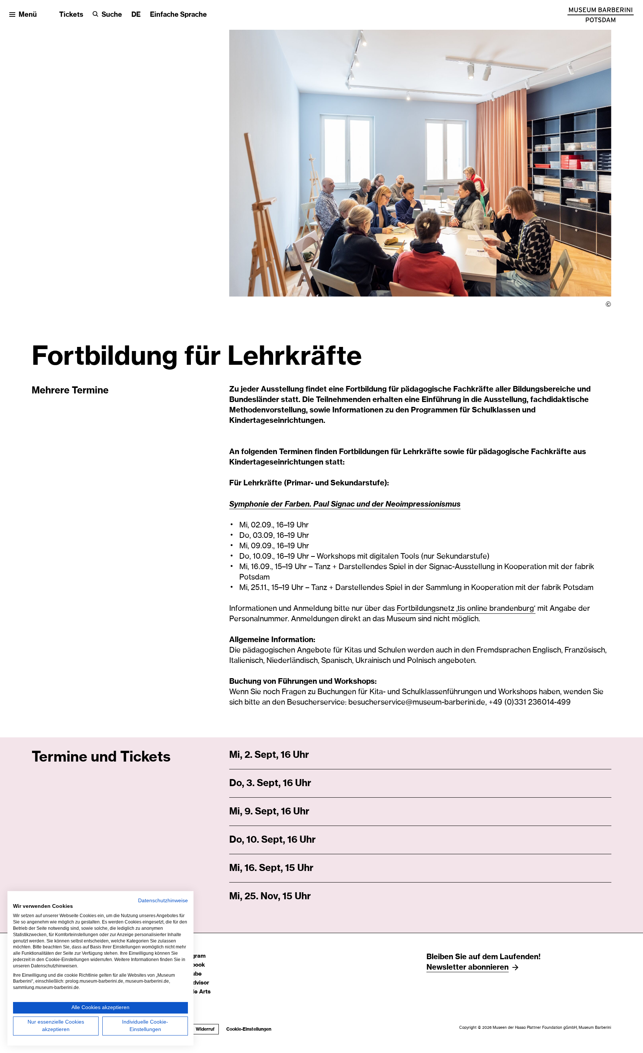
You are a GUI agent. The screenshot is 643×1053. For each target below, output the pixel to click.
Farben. (299, 503)
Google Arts (194, 992)
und (364, 503)
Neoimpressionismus (423, 503)
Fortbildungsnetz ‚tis (432, 608)
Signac (343, 503)
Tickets (71, 15)
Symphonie (250, 503)
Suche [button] (112, 15)
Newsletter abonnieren (467, 967)
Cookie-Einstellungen (248, 1029)
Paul (322, 503)
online (478, 608)
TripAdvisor (193, 983)
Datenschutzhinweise (163, 900)
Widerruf (205, 1029)
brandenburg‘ (512, 608)
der (278, 503)
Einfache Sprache (178, 15)
